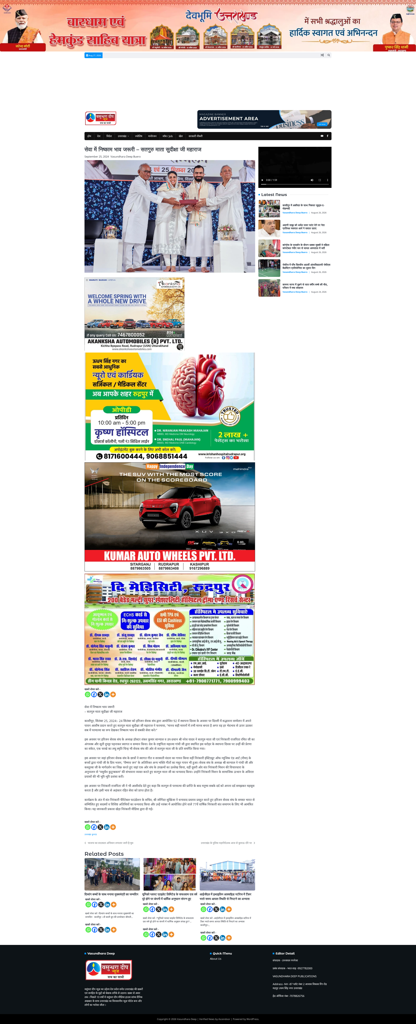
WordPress (253, 1019)
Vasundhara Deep (187, 1019)
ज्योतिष (138, 136)
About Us (215, 959)
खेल (181, 136)
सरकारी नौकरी (195, 136)
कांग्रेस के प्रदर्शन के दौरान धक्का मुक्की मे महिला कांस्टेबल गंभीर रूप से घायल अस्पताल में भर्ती (306, 246)
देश (98, 136)
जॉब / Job (167, 136)
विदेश (109, 136)
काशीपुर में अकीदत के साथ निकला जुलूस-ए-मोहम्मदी (303, 207)
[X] (100, 694)
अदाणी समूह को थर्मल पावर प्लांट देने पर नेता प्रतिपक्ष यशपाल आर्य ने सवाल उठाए (304, 226)
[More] (113, 694)
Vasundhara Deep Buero (125, 156)
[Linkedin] (107, 694)
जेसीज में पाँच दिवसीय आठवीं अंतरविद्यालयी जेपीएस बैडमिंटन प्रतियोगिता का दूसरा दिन (306, 266)
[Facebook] (94, 694)
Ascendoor (224, 1019)
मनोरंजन (152, 136)
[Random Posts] (322, 55)
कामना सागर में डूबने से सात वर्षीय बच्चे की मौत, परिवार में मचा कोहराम (305, 286)
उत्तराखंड (122, 136)
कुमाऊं (94, 834)
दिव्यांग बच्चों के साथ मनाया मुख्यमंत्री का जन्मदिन (111, 894)
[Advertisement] (208, 85)
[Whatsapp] (88, 694)
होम (89, 136)
